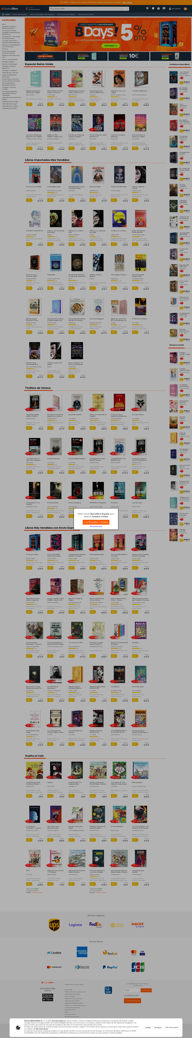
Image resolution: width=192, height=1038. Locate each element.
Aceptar (148, 1027)
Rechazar (157, 1027)
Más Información (172, 1027)
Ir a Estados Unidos (96, 522)
